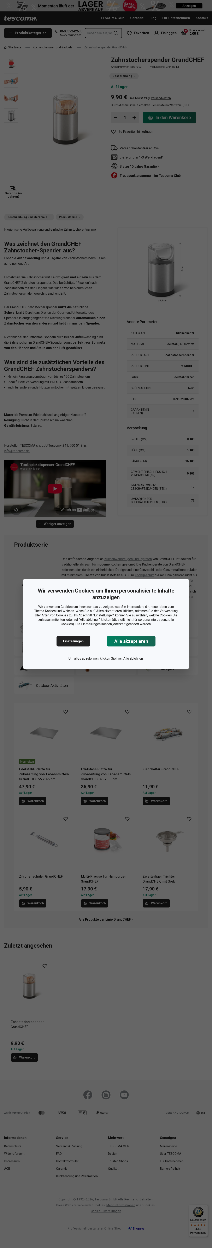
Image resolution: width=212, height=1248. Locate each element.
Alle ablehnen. (133, 658)
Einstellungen (73, 641)
